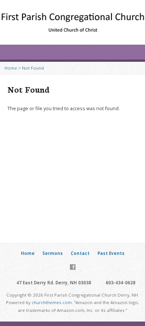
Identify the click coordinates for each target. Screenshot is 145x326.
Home (10, 68)
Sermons (52, 253)
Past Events (111, 253)
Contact (80, 253)
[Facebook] (72, 267)
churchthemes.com (52, 302)
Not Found (33, 68)
